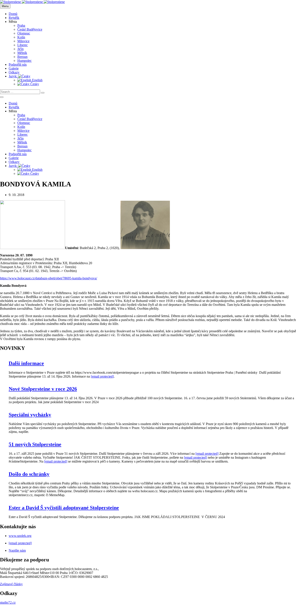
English (36, 80)
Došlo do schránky (29, 474)
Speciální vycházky (30, 414)
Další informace (26, 363)
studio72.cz (8, 602)
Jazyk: (13, 76)
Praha (21, 25)
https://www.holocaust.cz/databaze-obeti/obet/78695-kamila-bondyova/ (48, 278)
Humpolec (24, 60)
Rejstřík (14, 18)
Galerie (14, 68)
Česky (34, 84)
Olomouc (23, 33)
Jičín (20, 49)
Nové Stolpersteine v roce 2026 (43, 389)
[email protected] (102, 376)
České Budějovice (29, 29)
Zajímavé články (11, 584)
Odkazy (14, 72)
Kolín (21, 37)
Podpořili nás (18, 64)
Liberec (22, 45)
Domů (13, 14)
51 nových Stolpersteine (35, 444)
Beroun (22, 57)
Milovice (23, 41)
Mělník (22, 53)
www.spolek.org (20, 536)
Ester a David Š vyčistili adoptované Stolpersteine (64, 507)
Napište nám (17, 550)
